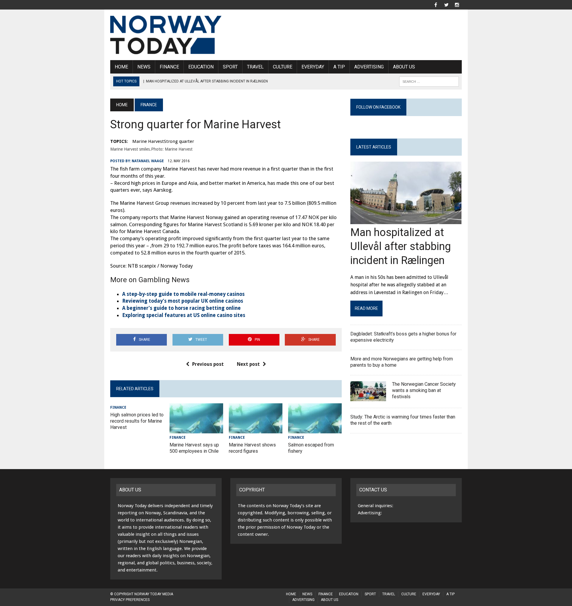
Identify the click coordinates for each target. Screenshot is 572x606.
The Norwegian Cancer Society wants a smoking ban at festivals (424, 390)
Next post (248, 364)
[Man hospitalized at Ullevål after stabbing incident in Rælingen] (405, 220)
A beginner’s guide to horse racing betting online (181, 308)
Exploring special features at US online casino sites (183, 315)
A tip (339, 67)
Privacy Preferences (130, 600)
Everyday (312, 67)
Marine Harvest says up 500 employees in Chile (194, 448)
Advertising (369, 67)
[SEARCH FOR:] (429, 81)
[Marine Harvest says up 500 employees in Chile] (196, 429)
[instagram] (457, 4)
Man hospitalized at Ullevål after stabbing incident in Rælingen (400, 246)
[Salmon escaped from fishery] (315, 429)
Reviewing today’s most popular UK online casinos (182, 301)
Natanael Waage (148, 161)
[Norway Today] (166, 34)
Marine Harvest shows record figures (252, 448)
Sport (230, 67)
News (143, 67)
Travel (255, 67)
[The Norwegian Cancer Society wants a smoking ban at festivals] (368, 397)
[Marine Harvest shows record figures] (255, 429)
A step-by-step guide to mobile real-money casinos (183, 294)
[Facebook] (435, 4)
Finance (169, 67)
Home (121, 67)
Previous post (208, 364)
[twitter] (446, 4)
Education (201, 67)
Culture (282, 67)
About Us (404, 67)
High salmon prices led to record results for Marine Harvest (137, 421)
